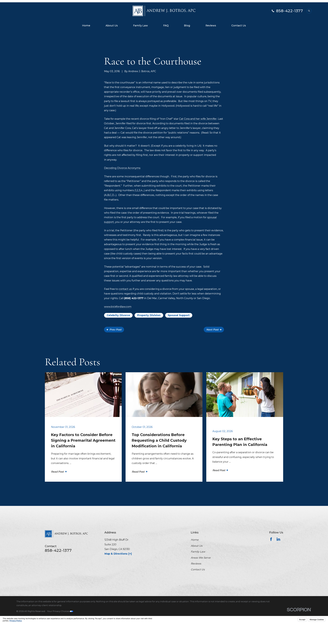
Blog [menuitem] (187, 25)
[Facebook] (271, 539)
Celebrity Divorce (118, 315)
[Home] (164, 11)
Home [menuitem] (86, 25)
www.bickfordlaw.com (117, 306)
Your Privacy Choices (58, 611)
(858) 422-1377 (133, 298)
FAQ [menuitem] (166, 25)
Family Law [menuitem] (140, 25)
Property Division (149, 315)
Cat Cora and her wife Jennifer (198, 118)
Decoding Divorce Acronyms (122, 168)
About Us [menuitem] (112, 25)
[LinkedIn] (278, 539)
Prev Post (115, 329)
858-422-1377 (289, 11)
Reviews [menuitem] (211, 25)
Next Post (212, 329)
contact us (125, 288)
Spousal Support (179, 315)
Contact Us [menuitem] (238, 25)
